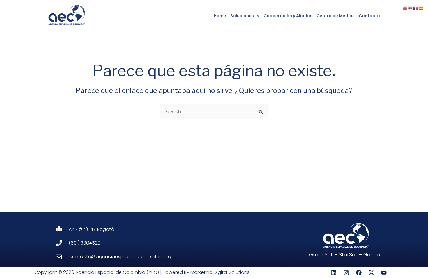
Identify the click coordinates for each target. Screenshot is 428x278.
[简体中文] (405, 8)
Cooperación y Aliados (287, 16)
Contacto (369, 16)
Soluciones (242, 16)
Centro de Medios (335, 16)
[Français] (415, 8)
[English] (410, 8)
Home (220, 16)
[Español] (421, 8)
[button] (244, 16)
